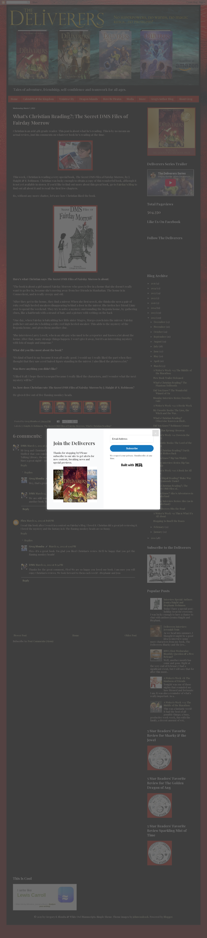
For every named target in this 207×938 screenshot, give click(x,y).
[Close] (155, 433)
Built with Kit (132, 465)
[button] (75, 485)
